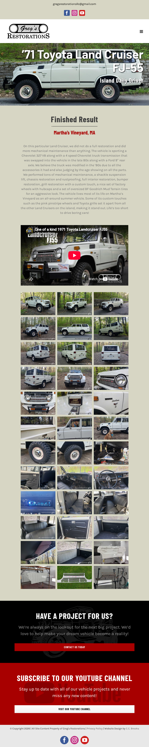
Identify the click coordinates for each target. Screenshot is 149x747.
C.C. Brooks (132, 728)
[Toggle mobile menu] (142, 31)
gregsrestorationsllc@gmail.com (74, 4)
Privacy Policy (95, 728)
